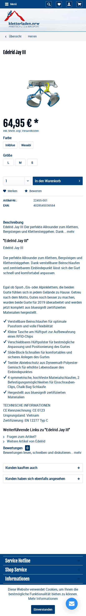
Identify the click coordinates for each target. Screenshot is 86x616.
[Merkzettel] (59, 4)
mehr (70, 231)
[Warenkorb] (79, 4)
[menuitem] (10, 4)
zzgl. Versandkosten (27, 130)
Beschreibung (13, 222)
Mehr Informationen (43, 598)
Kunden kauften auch (21, 467)
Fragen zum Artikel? (21, 436)
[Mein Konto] (69, 4)
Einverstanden (43, 609)
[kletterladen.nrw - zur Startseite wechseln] (21, 19)
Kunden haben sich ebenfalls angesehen (35, 478)
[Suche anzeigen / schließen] (49, 4)
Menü (13, 4)
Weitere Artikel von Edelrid (25, 441)
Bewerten (35, 191)
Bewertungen (13, 448)
